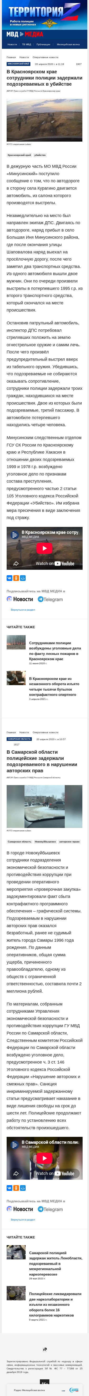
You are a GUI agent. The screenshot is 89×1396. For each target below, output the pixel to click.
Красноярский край (19, 155)
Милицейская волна (68, 44)
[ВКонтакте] (9, 578)
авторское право (69, 841)
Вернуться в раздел (23, 609)
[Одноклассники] (16, 578)
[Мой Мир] (23, 578)
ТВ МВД (26, 44)
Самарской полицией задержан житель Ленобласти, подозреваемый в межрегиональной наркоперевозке (55, 1263)
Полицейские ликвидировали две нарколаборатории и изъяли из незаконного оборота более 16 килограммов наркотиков (55, 1304)
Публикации (43, 44)
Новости (12, 44)
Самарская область (19, 841)
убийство (40, 155)
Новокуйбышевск (45, 841)
